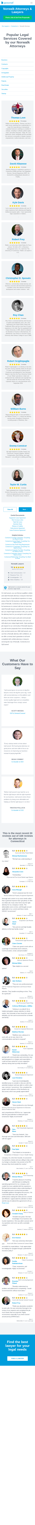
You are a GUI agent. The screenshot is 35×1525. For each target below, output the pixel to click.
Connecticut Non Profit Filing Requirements (17, 544)
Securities (4, 89)
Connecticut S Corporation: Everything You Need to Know (17, 547)
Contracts (4, 64)
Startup (3, 93)
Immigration (5, 73)
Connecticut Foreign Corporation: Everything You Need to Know (17, 538)
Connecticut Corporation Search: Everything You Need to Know (17, 554)
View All (10, 509)
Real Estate (5, 85)
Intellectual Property (7, 77)
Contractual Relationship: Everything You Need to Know (17, 557)
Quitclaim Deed (17, 524)
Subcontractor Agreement (17, 528)
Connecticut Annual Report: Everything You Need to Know (17, 541)
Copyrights (4, 68)
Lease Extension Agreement (17, 530)
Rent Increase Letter (17, 520)
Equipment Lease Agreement (17, 518)
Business (4, 60)
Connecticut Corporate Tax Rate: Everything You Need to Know (17, 550)
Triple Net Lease (17, 522)
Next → (25, 509)
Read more (5, 1203)
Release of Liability (17, 526)
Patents (3, 81)
